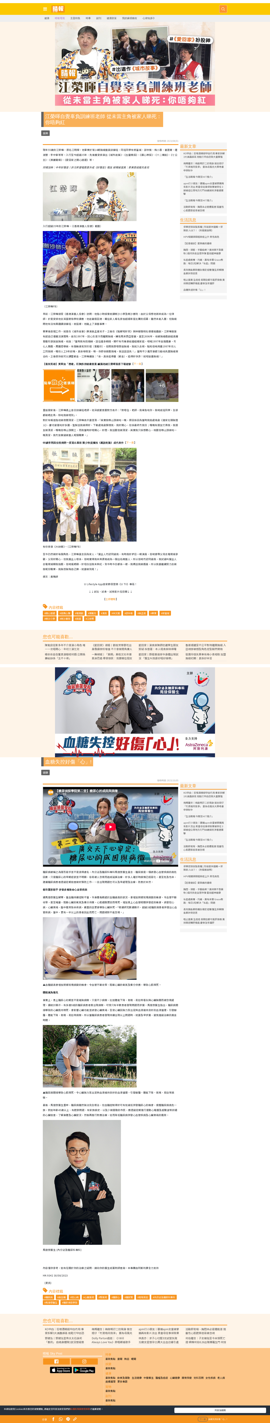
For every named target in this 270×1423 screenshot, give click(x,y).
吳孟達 (142, 613)
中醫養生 (149, 1378)
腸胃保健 (187, 1378)
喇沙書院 (65, 618)
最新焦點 (110, 1359)
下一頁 (137, 364)
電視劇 (79, 613)
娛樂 (45, 133)
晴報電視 (60, 18)
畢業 (154, 613)
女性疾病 (210, 1378)
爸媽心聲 (65, 613)
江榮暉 (90, 618)
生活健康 (137, 1378)
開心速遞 (50, 613)
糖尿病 (49, 1297)
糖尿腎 (129, 1297)
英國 (78, 618)
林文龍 (116, 613)
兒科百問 (199, 1378)
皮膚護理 (110, 1381)
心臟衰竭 (89, 1297)
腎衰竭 (103, 1297)
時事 (88, 18)
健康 (46, 18)
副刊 (98, 18)
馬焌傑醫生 (51, 1302)
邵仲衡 (129, 613)
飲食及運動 (123, 1378)
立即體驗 (110, 599)
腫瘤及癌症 (161, 1378)
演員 (104, 613)
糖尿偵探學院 (70, 1302)
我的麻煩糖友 (129, 18)
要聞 (119, 1359)
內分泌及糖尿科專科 (164, 1297)
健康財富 (112, 18)
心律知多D (149, 18)
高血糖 (62, 1297)
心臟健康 (175, 1378)
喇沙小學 (50, 618)
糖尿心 (116, 1297)
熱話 (126, 1359)
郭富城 (165, 613)
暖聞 (133, 1359)
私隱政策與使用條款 (80, 1409)
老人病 (221, 1378)
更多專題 (122, 1381)
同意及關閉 (220, 1410)
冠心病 (75, 1297)
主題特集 (75, 18)
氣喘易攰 (143, 1297)
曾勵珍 (92, 613)
